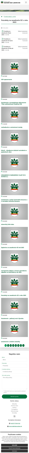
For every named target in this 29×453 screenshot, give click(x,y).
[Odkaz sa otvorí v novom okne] (14, 416)
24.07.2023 (5, 76)
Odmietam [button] (14, 451)
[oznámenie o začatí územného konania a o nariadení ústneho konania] (14, 187)
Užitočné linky (14, 411)
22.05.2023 (5, 196)
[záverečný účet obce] (14, 212)
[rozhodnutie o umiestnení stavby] (14, 115)
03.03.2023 (5, 221)
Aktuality (14, 404)
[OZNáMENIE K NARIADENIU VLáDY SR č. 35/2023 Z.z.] (14, 162)
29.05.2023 (5, 171)
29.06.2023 (5, 99)
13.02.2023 (5, 292)
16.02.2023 (5, 267)
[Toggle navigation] (26, 2)
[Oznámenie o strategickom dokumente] (14, 90)
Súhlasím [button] (14, 445)
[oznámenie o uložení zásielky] (14, 329)
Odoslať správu (14, 396)
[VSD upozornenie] (14, 67)
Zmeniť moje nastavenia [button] (14, 448)
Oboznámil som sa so (15, 391)
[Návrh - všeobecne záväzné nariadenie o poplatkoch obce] (14, 138)
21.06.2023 (5, 124)
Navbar (3, 2)
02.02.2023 (5, 315)
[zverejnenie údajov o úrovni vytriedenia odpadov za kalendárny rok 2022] (14, 258)
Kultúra (14, 407)
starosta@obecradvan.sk (15, 426)
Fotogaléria (14, 409)
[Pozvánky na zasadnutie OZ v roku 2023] (14, 283)
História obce (14, 405)
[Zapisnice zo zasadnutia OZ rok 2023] (14, 235)
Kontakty (14, 412)
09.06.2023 (5, 147)
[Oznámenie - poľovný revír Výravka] (14, 306)
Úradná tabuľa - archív (10, 16)
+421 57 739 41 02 (15, 423)
